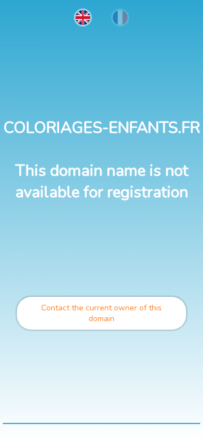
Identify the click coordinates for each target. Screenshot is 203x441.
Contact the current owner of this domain (101, 313)
